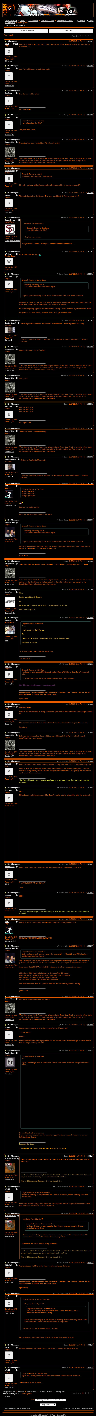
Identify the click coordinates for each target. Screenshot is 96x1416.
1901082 (90, 1025)
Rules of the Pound (12, 1409)
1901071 (90, 864)
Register (81, 21)
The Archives (33, 21)
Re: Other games (14, 66)
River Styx (8, 1074)
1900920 (90, 347)
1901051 (90, 704)
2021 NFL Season (47, 21)
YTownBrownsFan (61, 1187)
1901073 (90, 893)
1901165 (91, 1345)
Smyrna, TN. (9, 684)
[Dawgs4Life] (10, 156)
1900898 (90, 193)
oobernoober (63, 893)
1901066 (90, 788)
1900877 (90, 115)
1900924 (90, 404)
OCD (66, 1368)
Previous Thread (27, 31)
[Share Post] (83, 41)
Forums (22, 21)
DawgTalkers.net (11, 21)
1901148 (91, 1187)
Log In (91, 21)
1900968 (90, 561)
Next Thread (70, 31)
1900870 (90, 41)
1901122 (91, 1050)
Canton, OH (9, 340)
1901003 (90, 618)
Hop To (32, 1400)
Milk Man (64, 664)
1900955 (90, 520)
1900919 (90, 320)
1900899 (90, 217)
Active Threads (19, 25)
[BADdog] (10, 633)
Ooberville (8, 724)
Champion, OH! (10, 505)
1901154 (91, 1293)
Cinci (7, 884)
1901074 (90, 919)
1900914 (90, 251)
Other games (12, 41)
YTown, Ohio (9, 1179)
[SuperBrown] (10, 234)
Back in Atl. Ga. (10, 613)
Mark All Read (25, 1409)
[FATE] (9, 498)
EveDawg (64, 115)
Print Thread (8, 35)
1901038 (90, 664)
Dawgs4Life (63, 761)
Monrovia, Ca (9, 86)
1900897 (90, 168)
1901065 (90, 761)
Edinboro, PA (9, 163)
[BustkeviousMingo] (10, 332)
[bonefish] (10, 606)
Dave (66, 66)
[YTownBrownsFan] (10, 1172)
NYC (6, 641)
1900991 (90, 590)
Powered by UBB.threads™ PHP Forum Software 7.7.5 (48, 1415)
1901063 (90, 733)
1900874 (90, 90)
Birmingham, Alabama (12, 241)
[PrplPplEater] (10, 1067)
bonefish (65, 618)
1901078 (90, 946)
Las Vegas (8, 213)
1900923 (90, 375)
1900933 (90, 483)
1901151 (91, 1263)
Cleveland (8, 61)
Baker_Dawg (63, 274)
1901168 (91, 1368)
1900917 (90, 274)
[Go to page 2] (91, 36)
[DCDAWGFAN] (10, 536)
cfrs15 (65, 168)
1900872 (90, 66)
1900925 (90, 428)
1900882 (90, 140)
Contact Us (66, 1409)
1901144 (91, 1156)
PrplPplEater (63, 1263)
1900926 (90, 457)
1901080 (90, 996)
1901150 (91, 1213)
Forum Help (76, 1409)
